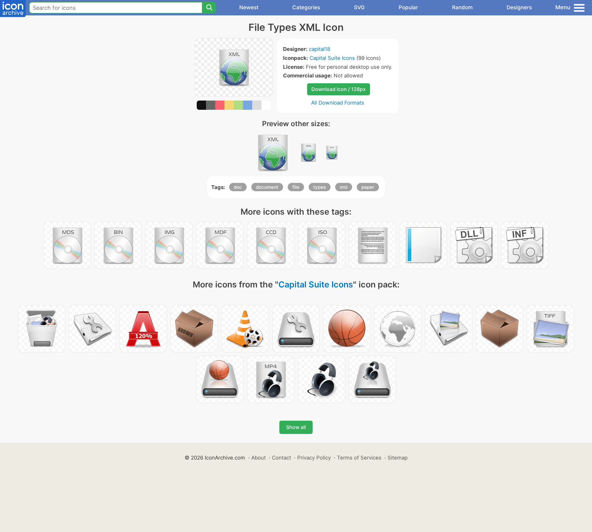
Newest (248, 7)
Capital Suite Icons (332, 58)
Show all (296, 427)
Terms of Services (359, 458)
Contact (281, 458)
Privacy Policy (314, 458)
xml (343, 187)
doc (238, 187)
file (295, 187)
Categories (306, 7)
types (319, 187)
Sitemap (398, 458)
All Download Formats (337, 103)
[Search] (209, 8)
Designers (519, 7)
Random (462, 7)
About (258, 458)
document (267, 187)
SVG (359, 7)
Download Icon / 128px (338, 89)
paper (367, 187)
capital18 (319, 49)
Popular (408, 7)
